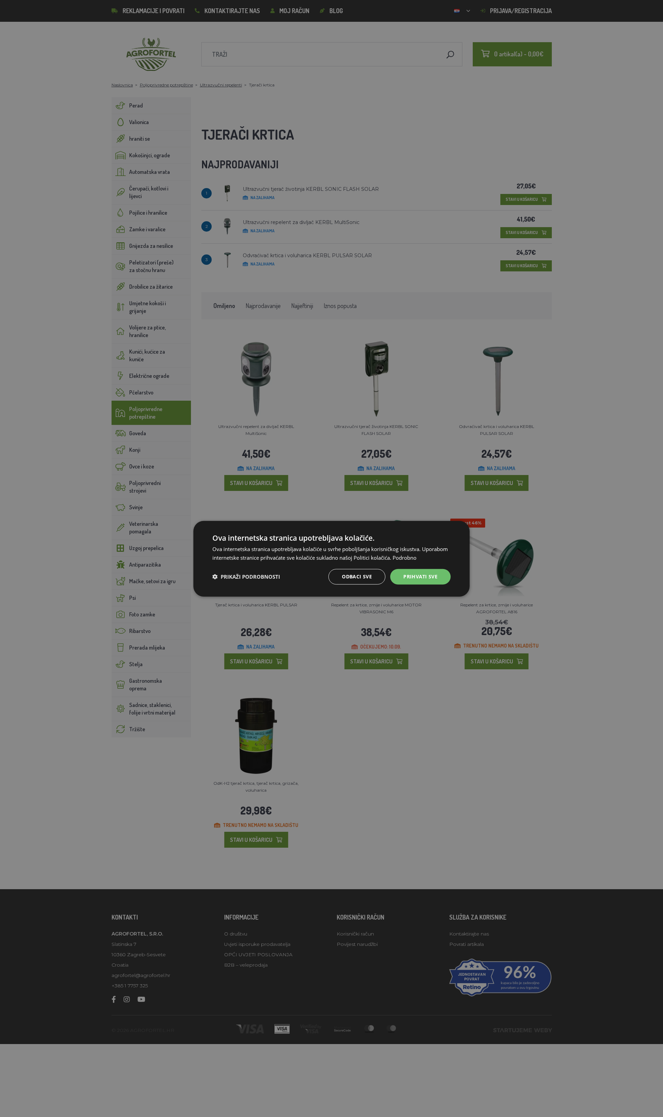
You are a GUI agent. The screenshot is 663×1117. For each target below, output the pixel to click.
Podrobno (404, 557)
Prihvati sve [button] (420, 576)
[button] (246, 576)
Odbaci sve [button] (357, 576)
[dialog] (331, 558)
